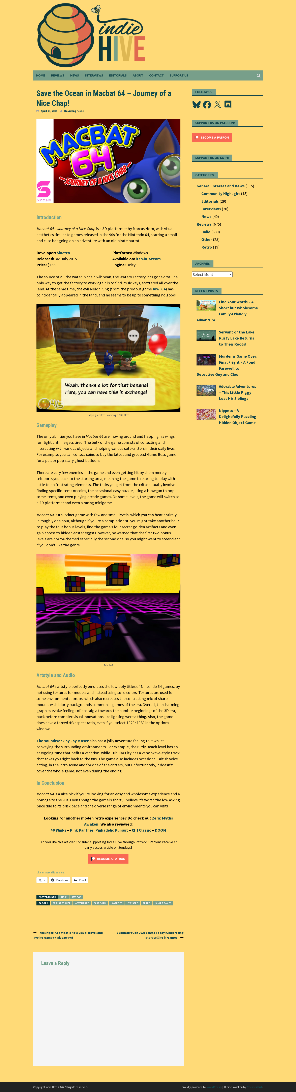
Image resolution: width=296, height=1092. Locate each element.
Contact (156, 75)
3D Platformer (61, 903)
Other (206, 239)
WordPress (214, 1087)
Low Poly (116, 903)
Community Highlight (220, 193)
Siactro (63, 252)
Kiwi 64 (159, 288)
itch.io (141, 258)
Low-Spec (132, 903)
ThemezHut (254, 1087)
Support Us (179, 75)
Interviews (94, 75)
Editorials (118, 75)
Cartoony (100, 903)
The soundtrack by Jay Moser (62, 740)
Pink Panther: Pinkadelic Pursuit (99, 830)
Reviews (57, 75)
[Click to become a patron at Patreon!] (108, 858)
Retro (146, 903)
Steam (155, 258)
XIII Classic (141, 830)
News (74, 75)
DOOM (160, 830)
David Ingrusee (74, 111)
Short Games (163, 903)
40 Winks (58, 830)
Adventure (82, 903)
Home (40, 75)
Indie (63, 897)
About (138, 75)
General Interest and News (221, 185)
